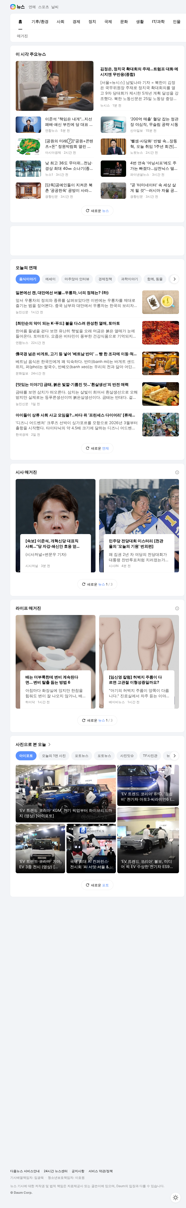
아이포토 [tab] (26, 755)
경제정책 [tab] (105, 279)
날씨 (55, 7)
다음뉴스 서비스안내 (25, 1171)
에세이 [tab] (50, 279)
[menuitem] (20, 21)
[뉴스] (21, 7)
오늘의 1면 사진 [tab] (54, 755)
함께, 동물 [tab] (155, 279)
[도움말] (177, 472)
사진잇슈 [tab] (127, 755)
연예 (32, 7)
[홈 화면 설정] (176, 1198)
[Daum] (13, 7)
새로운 (100, 211)
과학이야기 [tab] (129, 279)
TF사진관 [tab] (150, 755)
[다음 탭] (174, 279)
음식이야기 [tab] (27, 279)
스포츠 (43, 7)
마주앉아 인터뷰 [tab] (77, 279)
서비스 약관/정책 (100, 1171)
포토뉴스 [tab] (81, 755)
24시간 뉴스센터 (56, 1171)
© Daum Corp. (21, 1192)
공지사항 (78, 1171)
